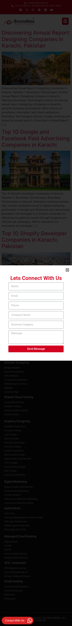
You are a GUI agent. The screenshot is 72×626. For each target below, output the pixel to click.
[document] (36, 313)
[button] (67, 270)
